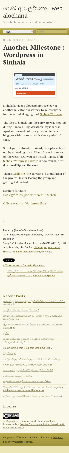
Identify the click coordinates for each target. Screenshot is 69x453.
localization (54, 247)
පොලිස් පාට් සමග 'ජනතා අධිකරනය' (21, 310)
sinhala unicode (19, 251)
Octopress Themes (22, 441)
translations (34, 251)
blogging (38, 247)
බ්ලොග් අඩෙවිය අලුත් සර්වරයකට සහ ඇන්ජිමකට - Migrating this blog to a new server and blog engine (33, 389)
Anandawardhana (46, 421)
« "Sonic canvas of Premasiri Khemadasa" (24, 265)
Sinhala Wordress (51, 114)
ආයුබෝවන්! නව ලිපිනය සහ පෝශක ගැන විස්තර (27, 381)
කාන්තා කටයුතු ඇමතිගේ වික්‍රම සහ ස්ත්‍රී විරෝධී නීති (28, 370)
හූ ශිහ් (6, 333)
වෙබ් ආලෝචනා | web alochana (32, 11)
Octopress (58, 437)
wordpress (46, 251)
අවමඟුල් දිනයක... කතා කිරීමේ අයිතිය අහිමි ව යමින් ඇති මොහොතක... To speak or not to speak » (35, 273)
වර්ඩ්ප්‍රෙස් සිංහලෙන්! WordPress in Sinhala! (30, 195)
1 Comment (30, 40)
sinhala (6, 251)
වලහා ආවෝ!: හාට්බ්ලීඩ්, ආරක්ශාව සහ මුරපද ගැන (27, 364)
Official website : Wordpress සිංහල (25, 203)
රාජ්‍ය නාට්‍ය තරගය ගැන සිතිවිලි (18, 376)
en (45, 247)
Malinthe (19, 174)
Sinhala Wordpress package (20, 161)
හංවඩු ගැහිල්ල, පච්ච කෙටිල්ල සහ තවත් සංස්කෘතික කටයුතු (31, 359)
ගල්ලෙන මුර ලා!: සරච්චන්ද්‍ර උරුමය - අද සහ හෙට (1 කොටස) (32, 396)
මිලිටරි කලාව (9, 353)
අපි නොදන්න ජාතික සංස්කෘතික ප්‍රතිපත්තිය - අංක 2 (27, 347)
